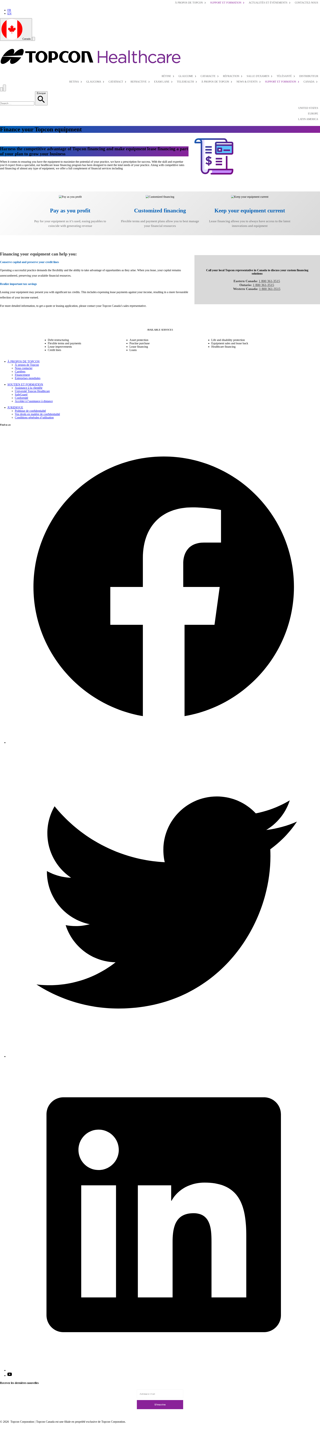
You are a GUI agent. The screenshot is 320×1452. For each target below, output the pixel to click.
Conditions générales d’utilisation (34, 417)
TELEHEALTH (185, 81)
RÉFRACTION (231, 76)
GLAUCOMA (93, 81)
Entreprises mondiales (27, 378)
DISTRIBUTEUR (308, 76)
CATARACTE (208, 76)
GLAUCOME (186, 76)
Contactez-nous (306, 2)
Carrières (20, 371)
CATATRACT (116, 81)
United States (308, 108)
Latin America (308, 119)
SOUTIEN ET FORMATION (25, 384)
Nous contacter (23, 368)
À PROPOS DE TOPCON (189, 2)
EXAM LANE (161, 81)
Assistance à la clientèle (28, 387)
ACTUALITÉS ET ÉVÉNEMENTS (268, 2)
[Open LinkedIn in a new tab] (163, 1370)
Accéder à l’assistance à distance (34, 401)
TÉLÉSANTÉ (284, 76)
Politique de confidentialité (30, 410)
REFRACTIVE (139, 81)
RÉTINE (166, 76)
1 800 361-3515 (269, 281)
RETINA (74, 81)
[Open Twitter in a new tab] (163, 1056)
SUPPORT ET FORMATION (225, 2)
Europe (313, 113)
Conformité (21, 397)
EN (9, 13)
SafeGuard (21, 394)
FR (9, 10)
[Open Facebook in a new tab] (163, 742)
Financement (22, 374)
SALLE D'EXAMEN (258, 76)
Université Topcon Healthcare (32, 391)
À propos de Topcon (27, 364)
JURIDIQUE (15, 407)
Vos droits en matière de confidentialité (37, 414)
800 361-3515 (264, 285)
